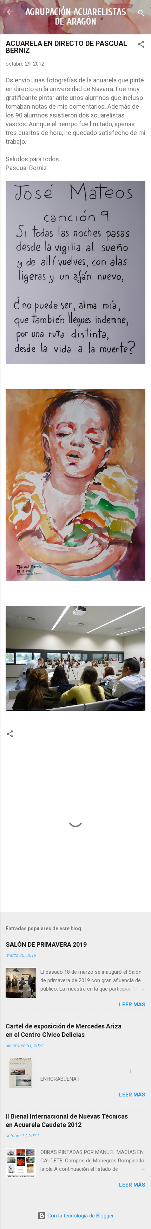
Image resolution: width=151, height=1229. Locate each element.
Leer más (132, 1004)
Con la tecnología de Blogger (80, 1216)
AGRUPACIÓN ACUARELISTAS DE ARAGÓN (75, 17)
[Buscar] (141, 14)
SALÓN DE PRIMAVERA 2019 (46, 944)
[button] (141, 45)
